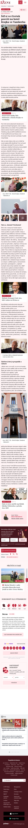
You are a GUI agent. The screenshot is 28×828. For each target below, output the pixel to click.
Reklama (6, 791)
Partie (18, 764)
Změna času (13, 764)
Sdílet (22, 10)
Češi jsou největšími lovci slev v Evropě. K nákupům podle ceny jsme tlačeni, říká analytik (13, 729)
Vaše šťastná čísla (21, 643)
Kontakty (16, 794)
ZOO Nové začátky (18, 766)
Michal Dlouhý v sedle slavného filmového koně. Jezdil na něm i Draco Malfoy (12, 587)
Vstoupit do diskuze (9, 550)
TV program (7, 764)
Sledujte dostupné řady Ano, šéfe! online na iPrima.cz (12, 299)
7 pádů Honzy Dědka (14, 768)
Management (17, 787)
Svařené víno (5, 769)
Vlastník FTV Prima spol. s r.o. (7, 803)
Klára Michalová (5, 13)
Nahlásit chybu (7, 806)
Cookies (5, 800)
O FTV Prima (7, 787)
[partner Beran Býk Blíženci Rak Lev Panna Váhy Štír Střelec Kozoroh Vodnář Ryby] (19, 677)
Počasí (22, 764)
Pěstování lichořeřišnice (9, 771)
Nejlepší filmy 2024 (14, 763)
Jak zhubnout (6, 763)
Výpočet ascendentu (19, 771)
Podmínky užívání (6, 797)
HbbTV (5, 794)
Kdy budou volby (9, 766)
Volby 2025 (22, 768)
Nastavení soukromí (16, 807)
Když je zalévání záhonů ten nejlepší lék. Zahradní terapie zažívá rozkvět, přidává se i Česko (13, 738)
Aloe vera (23, 769)
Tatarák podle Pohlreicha (15, 769)
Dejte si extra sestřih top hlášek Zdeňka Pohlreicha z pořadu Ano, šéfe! (13, 506)
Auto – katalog (6, 768)
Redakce (16, 803)
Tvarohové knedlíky (9, 773)
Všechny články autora (17, 518)
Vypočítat (14, 682)
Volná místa (6, 789)
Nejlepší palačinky (19, 773)
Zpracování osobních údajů (17, 797)
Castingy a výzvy (18, 791)
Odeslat (23, 540)
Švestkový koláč (14, 775)
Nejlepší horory (22, 763)
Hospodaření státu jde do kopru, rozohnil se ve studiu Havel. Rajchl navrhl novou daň (13, 744)
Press (15, 789)
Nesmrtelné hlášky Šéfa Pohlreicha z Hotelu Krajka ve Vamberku (12, 118)
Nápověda (16, 800)
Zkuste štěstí (14, 653)
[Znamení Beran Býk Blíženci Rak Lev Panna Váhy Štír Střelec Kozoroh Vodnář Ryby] (14, 540)
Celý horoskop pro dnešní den (13, 634)
